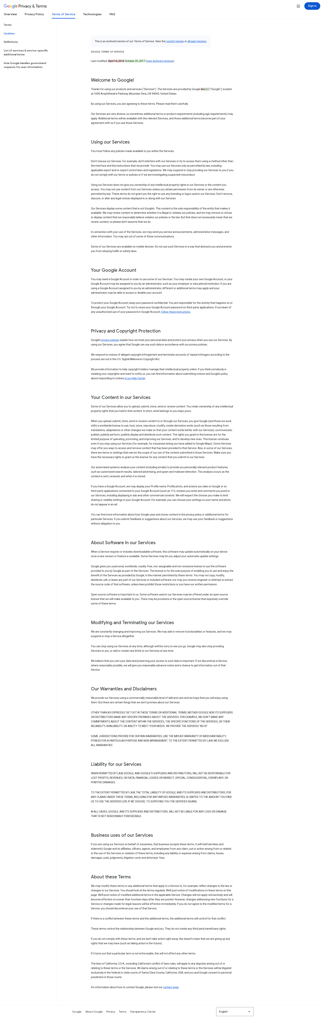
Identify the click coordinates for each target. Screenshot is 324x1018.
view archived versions (160, 60)
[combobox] (235, 1011)
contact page (171, 987)
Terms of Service (63, 14)
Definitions (11, 42)
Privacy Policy (34, 14)
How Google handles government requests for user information (25, 65)
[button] (298, 6)
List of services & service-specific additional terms (26, 52)
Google (77, 1011)
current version (175, 41)
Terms (8, 24)
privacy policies (110, 340)
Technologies (92, 14)
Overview (10, 14)
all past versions (197, 41)
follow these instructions (175, 311)
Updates (9, 33)
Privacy (110, 1011)
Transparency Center (143, 1011)
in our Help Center (134, 378)
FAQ (112, 14)
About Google (94, 1011)
